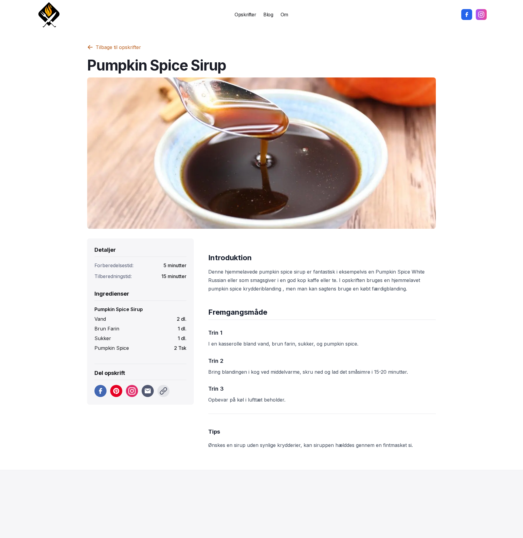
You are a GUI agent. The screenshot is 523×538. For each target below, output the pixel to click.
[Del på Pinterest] (116, 391)
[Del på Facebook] (100, 391)
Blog (268, 14)
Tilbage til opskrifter (118, 47)
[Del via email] (148, 391)
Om (284, 14)
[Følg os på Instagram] (481, 14)
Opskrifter (245, 14)
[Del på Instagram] (132, 391)
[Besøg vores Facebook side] (466, 14)
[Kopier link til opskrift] (163, 391)
